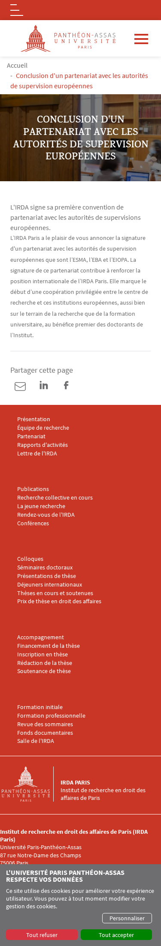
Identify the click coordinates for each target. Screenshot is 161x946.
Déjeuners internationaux (49, 584)
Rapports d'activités (42, 445)
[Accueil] (31, 784)
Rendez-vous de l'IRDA (46, 514)
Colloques (30, 559)
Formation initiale (40, 707)
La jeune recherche (41, 506)
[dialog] (80, 905)
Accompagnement (40, 637)
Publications (33, 489)
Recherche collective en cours (55, 497)
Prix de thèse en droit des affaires (59, 601)
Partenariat (31, 436)
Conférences (33, 523)
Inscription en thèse (42, 654)
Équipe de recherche (43, 427)
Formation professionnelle (51, 715)
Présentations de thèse (46, 576)
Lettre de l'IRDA (37, 453)
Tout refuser (42, 935)
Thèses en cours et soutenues (55, 593)
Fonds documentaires (45, 732)
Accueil (17, 65)
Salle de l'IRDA (35, 741)
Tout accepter (116, 935)
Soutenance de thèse (44, 671)
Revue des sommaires (45, 724)
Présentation (33, 419)
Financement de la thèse (48, 646)
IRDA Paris (75, 782)
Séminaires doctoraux (45, 567)
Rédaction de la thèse (44, 663)
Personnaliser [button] (127, 918)
